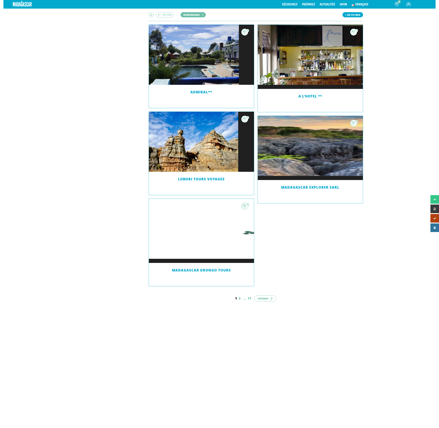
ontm (343, 4)
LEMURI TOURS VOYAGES (201, 179)
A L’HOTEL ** (310, 96)
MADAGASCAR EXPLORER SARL (310, 187)
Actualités (327, 4)
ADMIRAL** (201, 92)
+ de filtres (352, 14)
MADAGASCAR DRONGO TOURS (201, 270)
